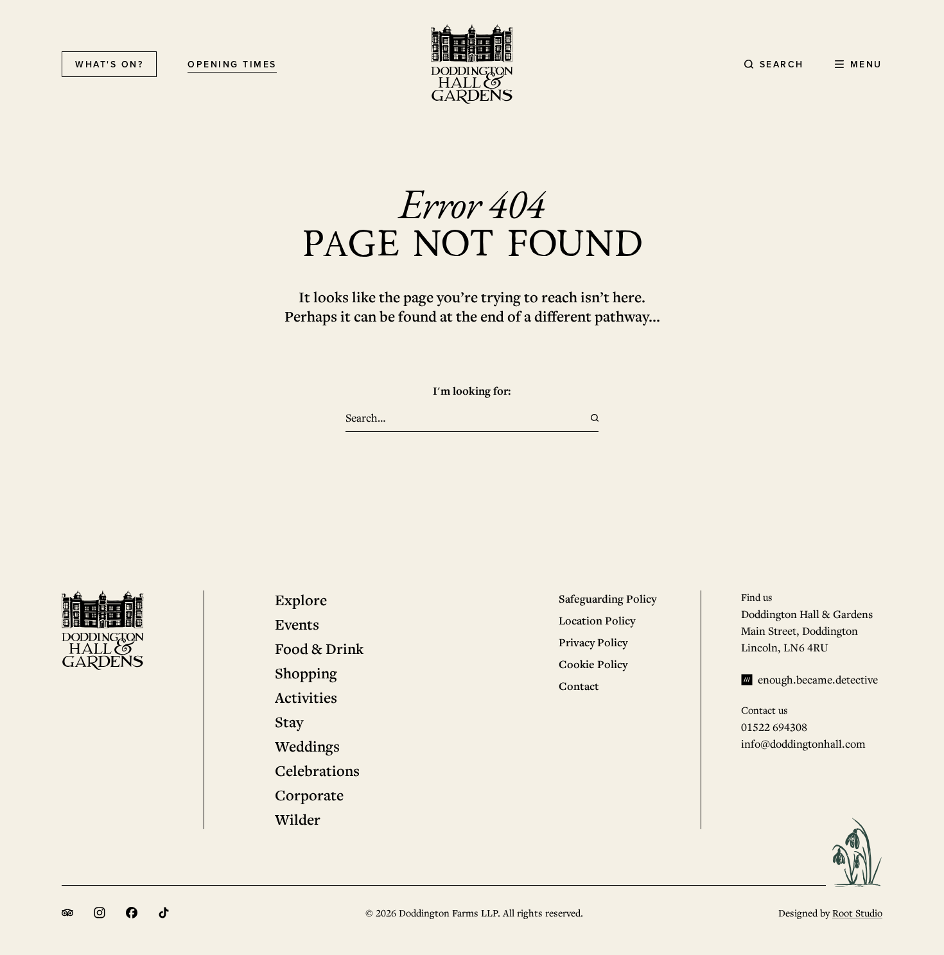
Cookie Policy (593, 664)
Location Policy (597, 620)
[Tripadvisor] (67, 912)
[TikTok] (164, 912)
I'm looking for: (472, 390)
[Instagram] (99, 912)
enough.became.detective (818, 679)
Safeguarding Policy (607, 598)
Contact (579, 685)
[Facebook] (131, 912)
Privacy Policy (593, 642)
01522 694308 (774, 726)
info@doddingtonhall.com (803, 743)
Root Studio (857, 912)
